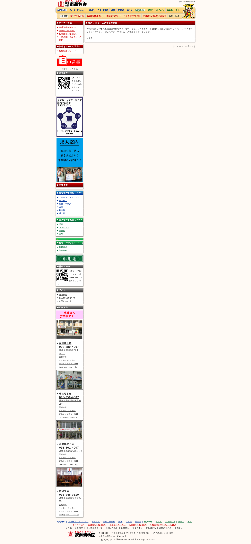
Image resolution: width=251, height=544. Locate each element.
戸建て (62, 224)
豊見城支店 (151, 528)
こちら (77, 84)
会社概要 (63, 295)
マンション (64, 227)
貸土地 (62, 213)
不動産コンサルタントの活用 (70, 38)
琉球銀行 (63, 247)
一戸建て (63, 201)
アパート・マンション (69, 197)
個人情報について (67, 298)
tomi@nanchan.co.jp (68, 417)
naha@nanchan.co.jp (68, 464)
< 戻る (90, 38)
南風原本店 (137, 528)
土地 (61, 234)
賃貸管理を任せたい (68, 27)
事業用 (62, 231)
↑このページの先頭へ (184, 46)
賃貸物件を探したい (68, 51)
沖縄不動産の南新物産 (126, 539)
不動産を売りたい (67, 30)
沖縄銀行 (63, 250)
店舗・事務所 (65, 204)
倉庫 (61, 207)
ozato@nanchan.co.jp (69, 515)
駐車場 (62, 210)
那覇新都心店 (165, 528)
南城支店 (179, 528)
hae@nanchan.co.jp (68, 367)
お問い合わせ (65, 301)
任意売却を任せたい (68, 34)
